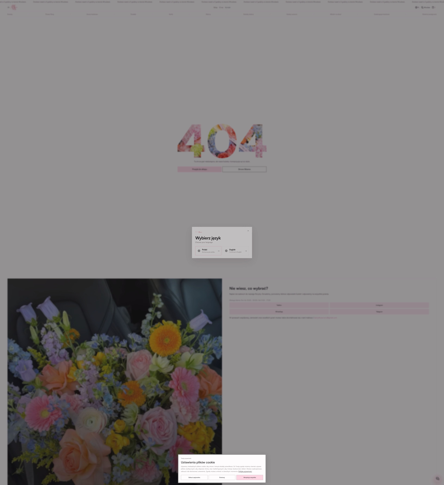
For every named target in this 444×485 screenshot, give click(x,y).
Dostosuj (222, 477)
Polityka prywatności (245, 471)
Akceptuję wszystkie (250, 477)
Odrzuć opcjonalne (194, 477)
